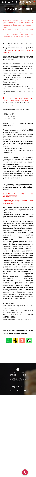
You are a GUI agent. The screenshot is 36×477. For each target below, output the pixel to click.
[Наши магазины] (6, 3)
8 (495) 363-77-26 (16, 387)
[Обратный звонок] (25, 472)
